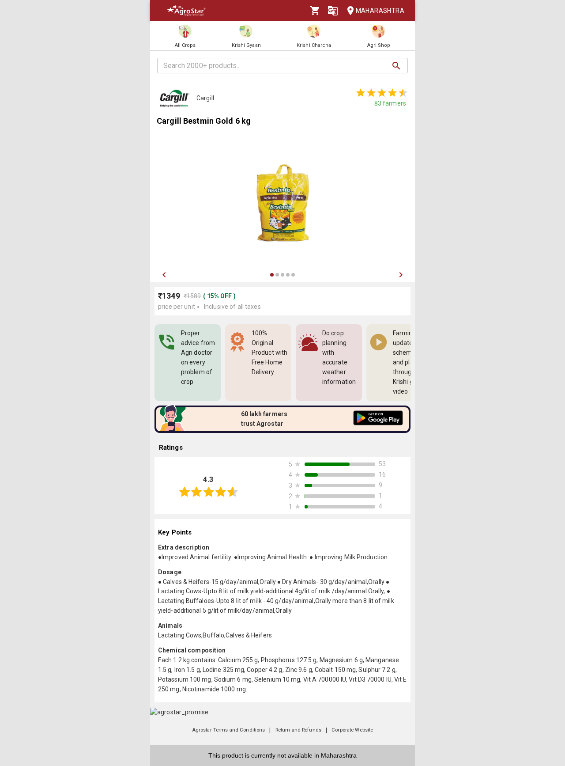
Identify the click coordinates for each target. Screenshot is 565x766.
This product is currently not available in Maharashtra (282, 755)
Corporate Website (352, 730)
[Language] (333, 10)
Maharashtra (380, 10)
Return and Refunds (298, 730)
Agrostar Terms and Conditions (228, 730)
